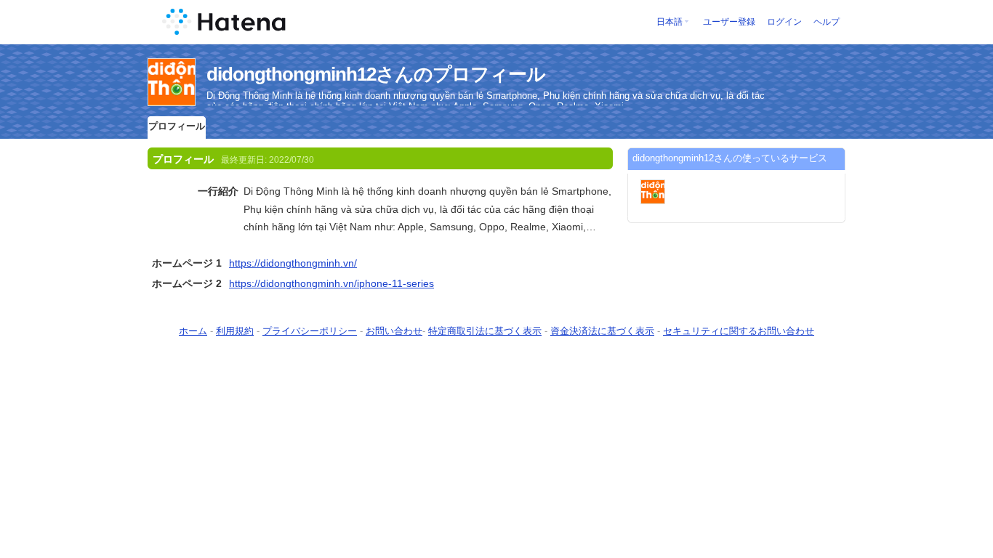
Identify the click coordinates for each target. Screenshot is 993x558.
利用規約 (235, 331)
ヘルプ (826, 22)
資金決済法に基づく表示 (602, 331)
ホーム (193, 331)
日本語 (669, 22)
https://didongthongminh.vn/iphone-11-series (331, 283)
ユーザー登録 (729, 22)
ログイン (784, 22)
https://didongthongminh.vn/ (293, 263)
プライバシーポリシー (309, 331)
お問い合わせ (394, 331)
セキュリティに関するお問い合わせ (738, 331)
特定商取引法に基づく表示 (485, 331)
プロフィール (176, 126)
